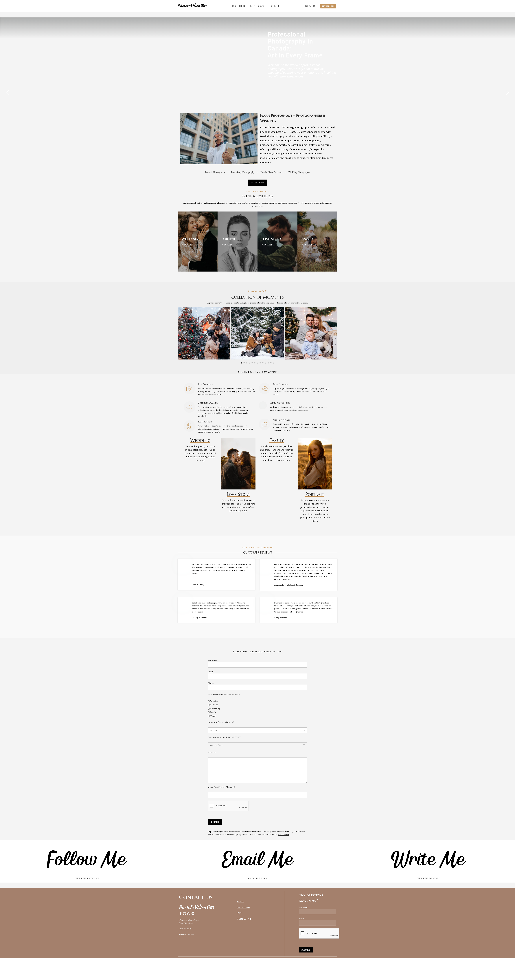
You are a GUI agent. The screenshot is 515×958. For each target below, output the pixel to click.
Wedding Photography (299, 172)
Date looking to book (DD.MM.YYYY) (224, 737)
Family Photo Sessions (271, 172)
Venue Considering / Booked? (221, 787)
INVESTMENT (243, 907)
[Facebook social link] (303, 6)
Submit (215, 821)
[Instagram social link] (306, 6)
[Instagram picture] (204, 333)
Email (210, 671)
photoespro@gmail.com (189, 920)
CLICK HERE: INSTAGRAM (87, 878)
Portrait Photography (215, 172)
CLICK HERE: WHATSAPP (428, 878)
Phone (211, 683)
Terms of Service (186, 934)
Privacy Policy (185, 929)
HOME (240, 901)
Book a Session (257, 182)
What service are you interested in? (224, 694)
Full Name (212, 660)
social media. (283, 834)
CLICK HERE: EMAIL (257, 878)
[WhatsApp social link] (310, 6)
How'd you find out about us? (221, 722)
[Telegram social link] (314, 6)
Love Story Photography (243, 172)
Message (212, 752)
